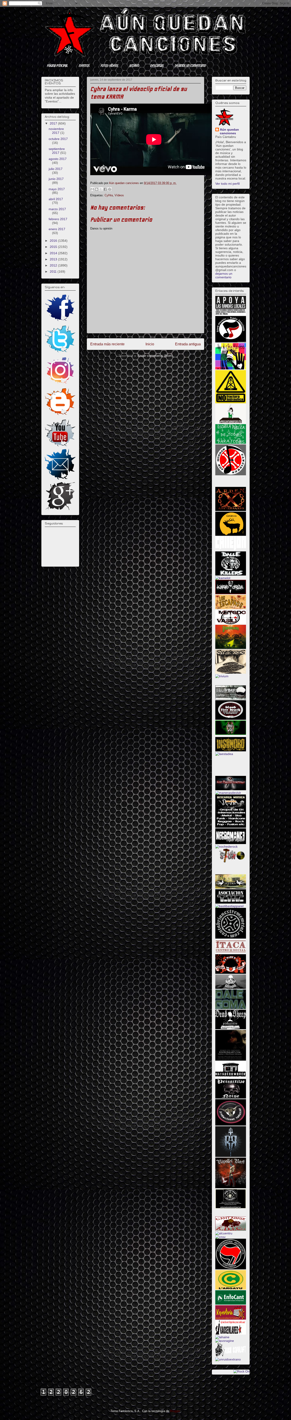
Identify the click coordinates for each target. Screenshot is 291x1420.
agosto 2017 (58, 159)
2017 (54, 123)
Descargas (156, 66)
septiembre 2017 (57, 150)
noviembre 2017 (56, 131)
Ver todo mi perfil (227, 183)
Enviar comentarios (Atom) (155, 355)
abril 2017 (56, 199)
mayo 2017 (57, 189)
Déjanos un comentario (190, 66)
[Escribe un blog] (96, 189)
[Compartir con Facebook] (105, 189)
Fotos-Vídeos (109, 66)
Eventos (84, 66)
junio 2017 (56, 179)
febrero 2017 (58, 219)
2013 (54, 259)
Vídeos (119, 195)
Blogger (175, 1411)
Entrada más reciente (107, 344)
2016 (54, 240)
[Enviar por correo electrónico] (92, 189)
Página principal (57, 66)
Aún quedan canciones (229, 131)
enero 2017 (57, 229)
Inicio (150, 344)
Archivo (134, 66)
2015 (54, 247)
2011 (54, 271)
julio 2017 (56, 169)
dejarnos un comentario (223, 275)
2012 (54, 265)
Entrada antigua (188, 344)
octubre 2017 (58, 139)
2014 (54, 253)
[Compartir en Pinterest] (109, 189)
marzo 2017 (57, 209)
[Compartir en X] (101, 189)
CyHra (109, 195)
